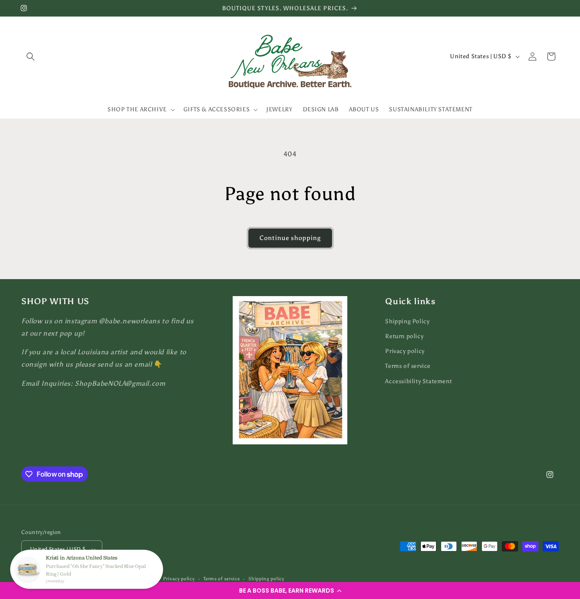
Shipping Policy (407, 321)
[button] (290, 590)
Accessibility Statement (418, 381)
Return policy (404, 336)
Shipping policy (266, 579)
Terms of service (408, 366)
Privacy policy (404, 351)
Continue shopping (290, 238)
